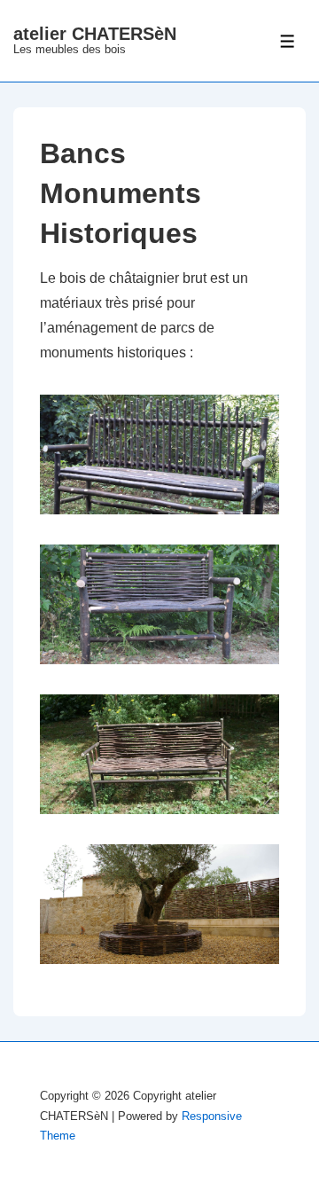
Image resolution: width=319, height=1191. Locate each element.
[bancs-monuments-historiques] (168, 527)
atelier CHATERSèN (94, 33)
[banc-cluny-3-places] (168, 826)
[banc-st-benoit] (168, 976)
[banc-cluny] (168, 677)
